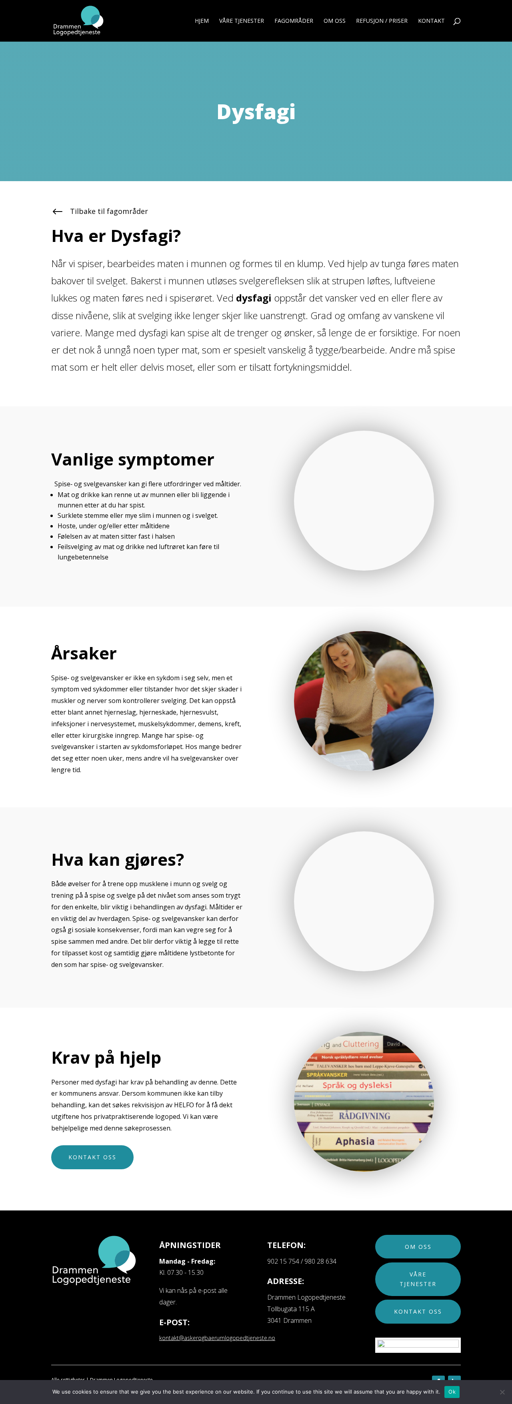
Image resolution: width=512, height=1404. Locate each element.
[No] (502, 1392)
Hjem (202, 21)
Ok (452, 1391)
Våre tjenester (418, 1279)
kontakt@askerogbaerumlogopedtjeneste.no (217, 1338)
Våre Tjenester (241, 21)
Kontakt (431, 21)
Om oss (335, 21)
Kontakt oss (92, 1157)
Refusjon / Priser (382, 21)
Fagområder (293, 21)
